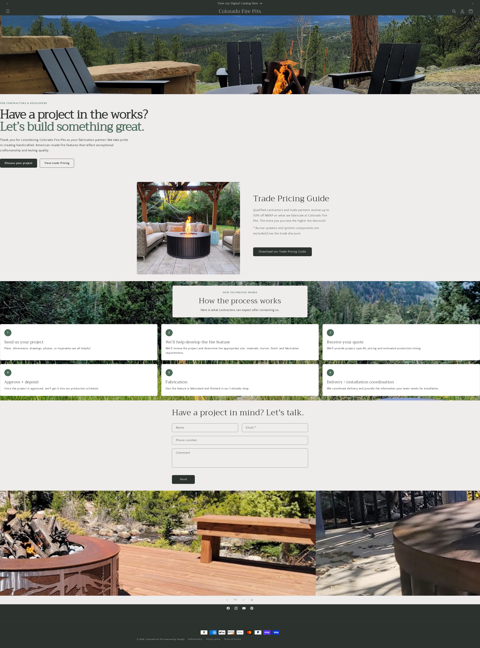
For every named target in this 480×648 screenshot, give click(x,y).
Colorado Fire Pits (155, 639)
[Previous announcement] (7, 3)
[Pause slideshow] (253, 600)
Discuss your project (18, 163)
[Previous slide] (227, 600)
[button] (8, 11)
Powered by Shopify (174, 639)
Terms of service (232, 639)
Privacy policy (213, 639)
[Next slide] (243, 600)
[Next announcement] (473, 3)
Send (183, 479)
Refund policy (195, 639)
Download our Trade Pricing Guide (282, 251)
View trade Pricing (56, 163)
